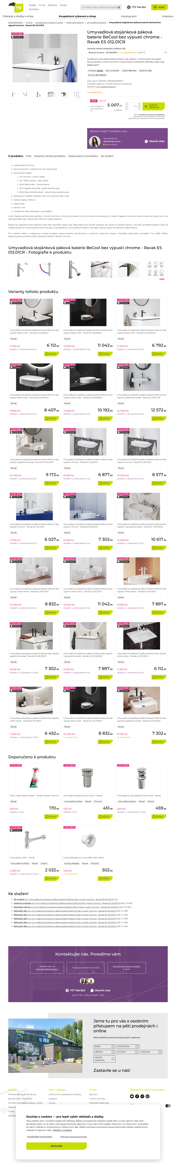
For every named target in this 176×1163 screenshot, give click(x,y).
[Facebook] (137, 1096)
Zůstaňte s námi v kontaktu (147, 1089)
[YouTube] (132, 1096)
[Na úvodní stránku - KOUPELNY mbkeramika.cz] (15, 7)
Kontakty (34, 9)
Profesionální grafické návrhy (22, 1094)
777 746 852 (77, 990)
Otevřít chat (102, 990)
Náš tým (93, 1094)
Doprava (52, 5)
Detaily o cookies (62, 1130)
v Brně (126, 967)
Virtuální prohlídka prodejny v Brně (25, 1103)
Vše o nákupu (57, 1089)
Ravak (100, 70)
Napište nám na (47, 967)
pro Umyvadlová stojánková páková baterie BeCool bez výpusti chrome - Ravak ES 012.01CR (63, 899)
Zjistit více (92, 64)
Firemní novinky (97, 1098)
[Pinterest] (147, 1096)
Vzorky (63, 5)
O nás (42, 5)
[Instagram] (142, 1096)
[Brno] (45, 1046)
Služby (32, 5)
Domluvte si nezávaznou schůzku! (65, 1094)
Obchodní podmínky (99, 1103)
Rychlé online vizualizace (20, 1098)
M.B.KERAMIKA (15, 22)
